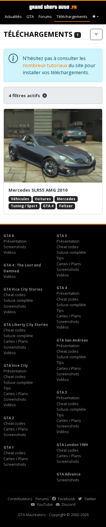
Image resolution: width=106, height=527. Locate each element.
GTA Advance (69, 474)
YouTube (44, 504)
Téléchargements (72, 16)
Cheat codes (68, 246)
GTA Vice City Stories (23, 289)
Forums (45, 16)
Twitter (89, 498)
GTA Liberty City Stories (26, 324)
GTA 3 (62, 392)
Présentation (15, 241)
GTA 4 (48, 205)
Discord (68, 504)
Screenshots (15, 246)
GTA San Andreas (72, 340)
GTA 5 (62, 235)
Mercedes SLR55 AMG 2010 (38, 190)
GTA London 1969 (72, 444)
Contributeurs (20, 498)
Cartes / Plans (69, 263)
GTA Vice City (16, 365)
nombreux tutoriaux (45, 65)
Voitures (43, 198)
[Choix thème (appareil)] (95, 16)
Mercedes (66, 198)
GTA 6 (9, 235)
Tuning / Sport (24, 205)
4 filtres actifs (25, 95)
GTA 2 (9, 417)
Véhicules (20, 198)
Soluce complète (71, 252)
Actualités (13, 16)
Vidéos (10, 252)
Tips (60, 258)
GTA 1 (9, 447)
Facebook (66, 498)
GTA (30, 16)
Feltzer (66, 205)
